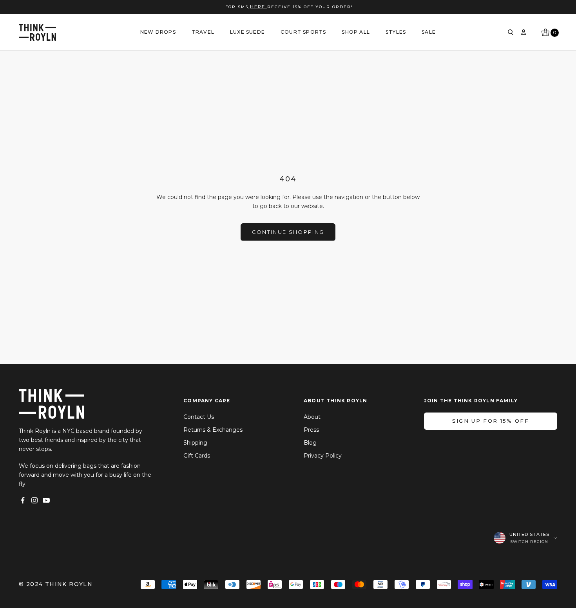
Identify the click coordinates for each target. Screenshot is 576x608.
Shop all (356, 32)
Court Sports (303, 32)
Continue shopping (288, 232)
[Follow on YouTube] (46, 500)
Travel (203, 32)
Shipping (195, 442)
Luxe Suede (247, 32)
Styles (396, 32)
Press (311, 429)
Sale (429, 32)
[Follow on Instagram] (34, 500)
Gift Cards (196, 455)
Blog (310, 442)
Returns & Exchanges (213, 429)
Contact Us (198, 416)
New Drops (158, 32)
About (312, 416)
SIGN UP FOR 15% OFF (490, 421)
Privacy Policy (323, 455)
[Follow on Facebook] (23, 500)
